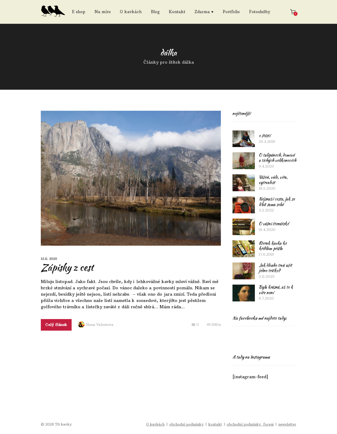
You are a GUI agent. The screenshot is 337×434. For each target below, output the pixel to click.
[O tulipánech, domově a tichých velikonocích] (243, 160)
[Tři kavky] (53, 12)
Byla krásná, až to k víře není (276, 290)
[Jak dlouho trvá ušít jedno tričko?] (243, 271)
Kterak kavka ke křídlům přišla (273, 246)
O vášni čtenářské (274, 224)
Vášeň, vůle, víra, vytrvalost (273, 180)
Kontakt (177, 11)
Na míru (103, 11)
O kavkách (131, 11)
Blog (155, 11)
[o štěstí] (243, 138)
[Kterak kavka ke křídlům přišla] (243, 248)
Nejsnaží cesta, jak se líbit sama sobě (277, 202)
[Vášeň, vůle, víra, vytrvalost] (243, 182)
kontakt (215, 424)
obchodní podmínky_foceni (250, 424)
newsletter (287, 424)
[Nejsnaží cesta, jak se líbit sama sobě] (243, 204)
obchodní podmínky (186, 424)
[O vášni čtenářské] (243, 227)
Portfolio (231, 11)
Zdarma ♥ (204, 11)
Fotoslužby (259, 11)
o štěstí (264, 136)
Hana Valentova (99, 324)
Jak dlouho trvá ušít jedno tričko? (275, 268)
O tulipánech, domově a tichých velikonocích (277, 158)
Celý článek (56, 324)
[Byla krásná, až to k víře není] (243, 293)
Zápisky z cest (67, 267)
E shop (78, 11)
